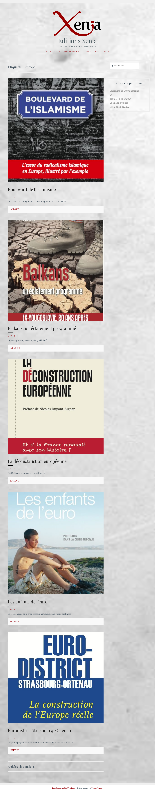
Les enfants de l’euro (27, 601)
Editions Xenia (77, 41)
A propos (52, 51)
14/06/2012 (15, 348)
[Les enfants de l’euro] (56, 593)
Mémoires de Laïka (119, 107)
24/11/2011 (14, 481)
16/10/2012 (14, 209)
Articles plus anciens (21, 766)
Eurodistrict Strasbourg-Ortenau (39, 730)
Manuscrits (101, 51)
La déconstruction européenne (37, 461)
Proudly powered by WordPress (64, 788)
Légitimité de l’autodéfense (124, 91)
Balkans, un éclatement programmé (42, 328)
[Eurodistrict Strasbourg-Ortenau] (56, 722)
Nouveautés (71, 51)
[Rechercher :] (124, 66)
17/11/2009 (14, 750)
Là (111, 95)
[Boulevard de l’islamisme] (56, 181)
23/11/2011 (14, 621)
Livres (87, 51)
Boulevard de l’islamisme (32, 189)
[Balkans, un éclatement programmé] (56, 320)
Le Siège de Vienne (119, 103)
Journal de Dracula (120, 99)
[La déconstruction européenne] (56, 453)
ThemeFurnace (97, 788)
